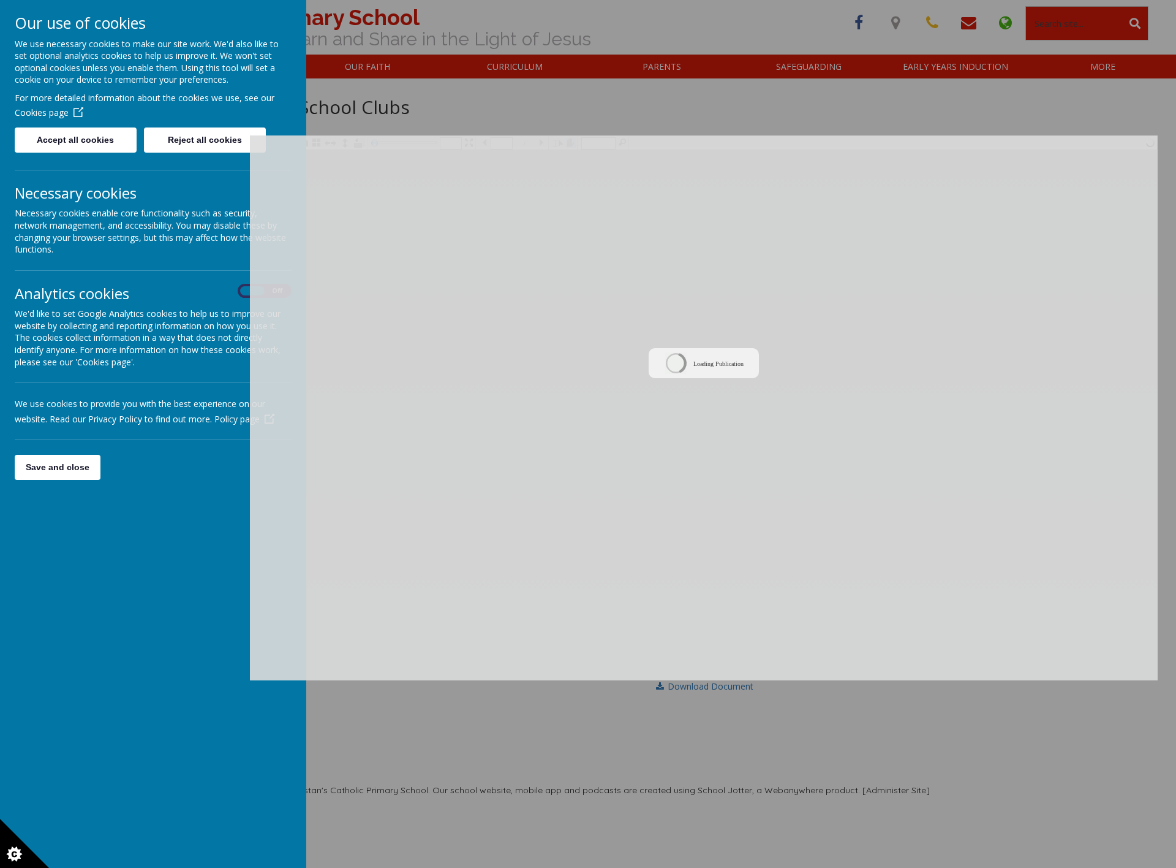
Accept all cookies (75, 140)
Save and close (57, 467)
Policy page (237, 419)
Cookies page (42, 112)
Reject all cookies (205, 140)
